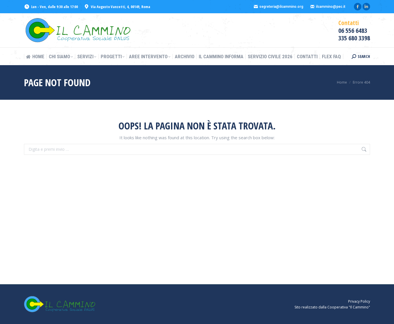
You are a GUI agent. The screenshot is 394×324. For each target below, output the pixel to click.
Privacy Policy (359, 301)
